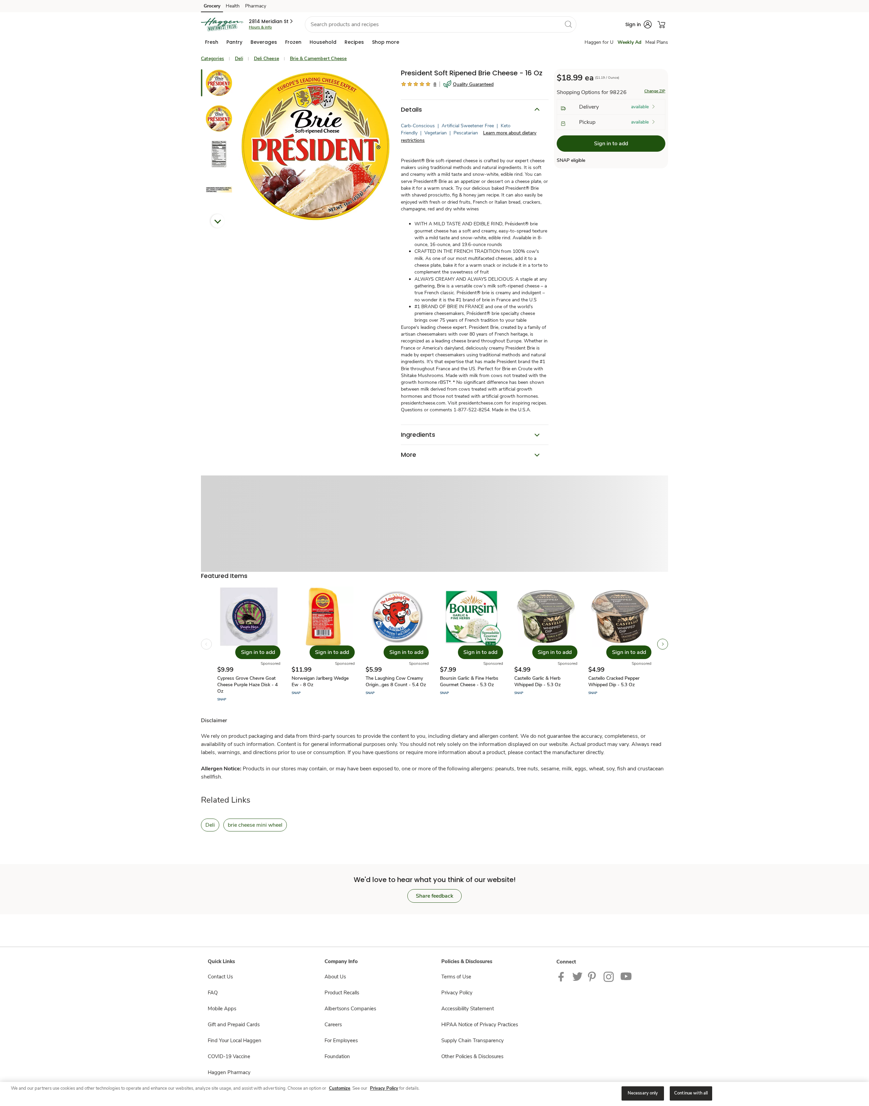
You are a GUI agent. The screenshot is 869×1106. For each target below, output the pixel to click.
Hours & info (260, 27)
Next (217, 221)
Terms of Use (456, 976)
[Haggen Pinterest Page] (593, 976)
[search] (568, 24)
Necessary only (643, 1093)
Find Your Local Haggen (234, 1040)
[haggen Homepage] (222, 24)
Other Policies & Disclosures (472, 1056)
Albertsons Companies (350, 1008)
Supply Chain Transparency (472, 1040)
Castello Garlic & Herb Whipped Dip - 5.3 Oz (537, 681)
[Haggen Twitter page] (577, 976)
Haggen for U (599, 42)
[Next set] (662, 644)
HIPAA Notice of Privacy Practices (479, 1024)
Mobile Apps (222, 1008)
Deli (239, 58)
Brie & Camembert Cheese (318, 58)
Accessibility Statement (467, 1008)
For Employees (341, 1040)
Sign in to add (611, 143)
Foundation (337, 1056)
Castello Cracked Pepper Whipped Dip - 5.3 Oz (614, 681)
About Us (335, 976)
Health (233, 6)
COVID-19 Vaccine (229, 1056)
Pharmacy (255, 6)
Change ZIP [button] (654, 91)
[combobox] (440, 24)
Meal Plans (656, 42)
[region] (434, 1094)
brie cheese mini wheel (255, 825)
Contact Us (220, 976)
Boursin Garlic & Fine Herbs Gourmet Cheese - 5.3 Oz (469, 681)
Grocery (212, 6)
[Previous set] (206, 644)
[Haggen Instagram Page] (609, 976)
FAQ (213, 992)
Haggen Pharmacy (229, 1072)
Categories (212, 58)
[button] (271, 21)
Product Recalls (342, 992)
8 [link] (434, 84)
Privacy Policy (457, 992)
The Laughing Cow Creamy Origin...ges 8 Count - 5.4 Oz (396, 681)
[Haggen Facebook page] (563, 976)
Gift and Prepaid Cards (234, 1024)
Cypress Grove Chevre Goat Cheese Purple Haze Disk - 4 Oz (247, 684)
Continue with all (691, 1093)
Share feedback (434, 896)
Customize (339, 1088)
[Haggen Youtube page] (626, 976)
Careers (333, 1024)
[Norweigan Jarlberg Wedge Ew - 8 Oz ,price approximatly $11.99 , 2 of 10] (323, 644)
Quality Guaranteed (473, 84)
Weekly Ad (629, 42)
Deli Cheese (266, 58)
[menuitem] (211, 42)
